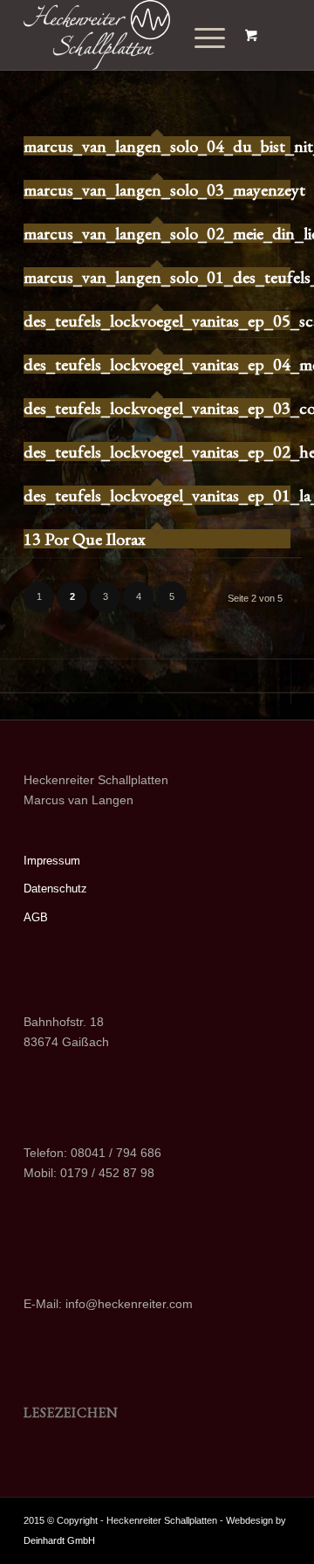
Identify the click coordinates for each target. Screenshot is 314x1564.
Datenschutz (55, 888)
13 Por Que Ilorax (85, 538)
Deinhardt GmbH (59, 1540)
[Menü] (197, 38)
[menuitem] (203, 38)
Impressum (52, 860)
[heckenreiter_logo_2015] (130, 35)
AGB (36, 917)
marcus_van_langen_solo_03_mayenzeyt (164, 189)
